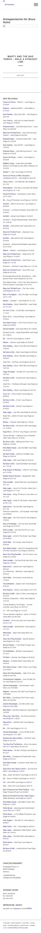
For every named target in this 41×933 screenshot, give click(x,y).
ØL (4, 200)
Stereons (6, 108)
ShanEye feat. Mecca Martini (12, 738)
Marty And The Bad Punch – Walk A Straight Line (20, 59)
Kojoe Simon (7, 432)
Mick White (6, 698)
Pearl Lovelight (8, 482)
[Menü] (35, 4)
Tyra (4, 775)
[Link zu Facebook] (29, 930)
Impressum (17, 908)
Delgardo (6, 691)
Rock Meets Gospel (9, 323)
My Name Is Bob (8, 352)
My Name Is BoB (8, 593)
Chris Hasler (7, 494)
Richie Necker (8, 188)
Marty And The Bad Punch (12, 133)
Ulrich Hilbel (7, 542)
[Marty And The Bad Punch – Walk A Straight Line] (20, 39)
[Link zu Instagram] (33, 930)
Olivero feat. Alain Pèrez (11, 716)
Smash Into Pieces (9, 102)
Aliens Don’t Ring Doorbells (12, 554)
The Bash (6, 620)
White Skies (7, 633)
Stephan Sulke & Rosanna (11, 476)
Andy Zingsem (8, 590)
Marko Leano (7, 826)
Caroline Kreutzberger (10, 685)
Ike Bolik (6, 204)
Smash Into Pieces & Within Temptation (16, 175)
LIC (4, 782)
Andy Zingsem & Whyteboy (12, 470)
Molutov (6, 250)
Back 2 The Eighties (10, 294)
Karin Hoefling (7, 114)
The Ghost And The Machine (12, 744)
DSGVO (29, 908)
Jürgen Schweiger (9, 372)
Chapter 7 (6, 172)
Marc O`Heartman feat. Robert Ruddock (16, 789)
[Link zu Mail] (36, 930)
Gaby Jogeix (7, 412)
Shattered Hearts (8, 126)
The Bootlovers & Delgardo (12, 679)
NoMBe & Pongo (8, 163)
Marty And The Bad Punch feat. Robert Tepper (18, 796)
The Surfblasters (8, 584)
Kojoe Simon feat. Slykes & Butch (14, 769)
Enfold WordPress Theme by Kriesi (18, 928)
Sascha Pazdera (8, 329)
